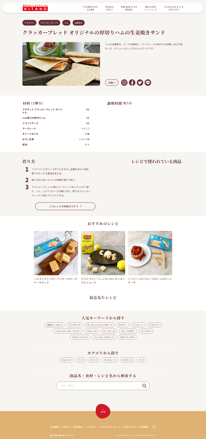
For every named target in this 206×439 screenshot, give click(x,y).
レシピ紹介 (90, 426)
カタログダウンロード (109, 426)
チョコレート (110, 360)
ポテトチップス (127, 337)
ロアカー (123, 324)
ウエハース (92, 331)
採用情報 (144, 426)
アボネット (29, 22)
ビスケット (154, 324)
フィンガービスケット (104, 337)
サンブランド (75, 324)
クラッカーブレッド (49, 22)
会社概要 (54, 426)
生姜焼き (79, 22)
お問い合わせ (130, 426)
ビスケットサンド (80, 337)
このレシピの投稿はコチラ (63, 206)
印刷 (111, 82)
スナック (94, 360)
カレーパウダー (128, 331)
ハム (66, 22)
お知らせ (66, 426)
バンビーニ (138, 324)
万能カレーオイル (54, 324)
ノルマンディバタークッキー (67, 331)
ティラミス (146, 331)
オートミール (109, 331)
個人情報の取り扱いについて (62, 435)
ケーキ (81, 360)
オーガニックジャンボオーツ (99, 324)
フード (142, 360)
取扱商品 (78, 426)
